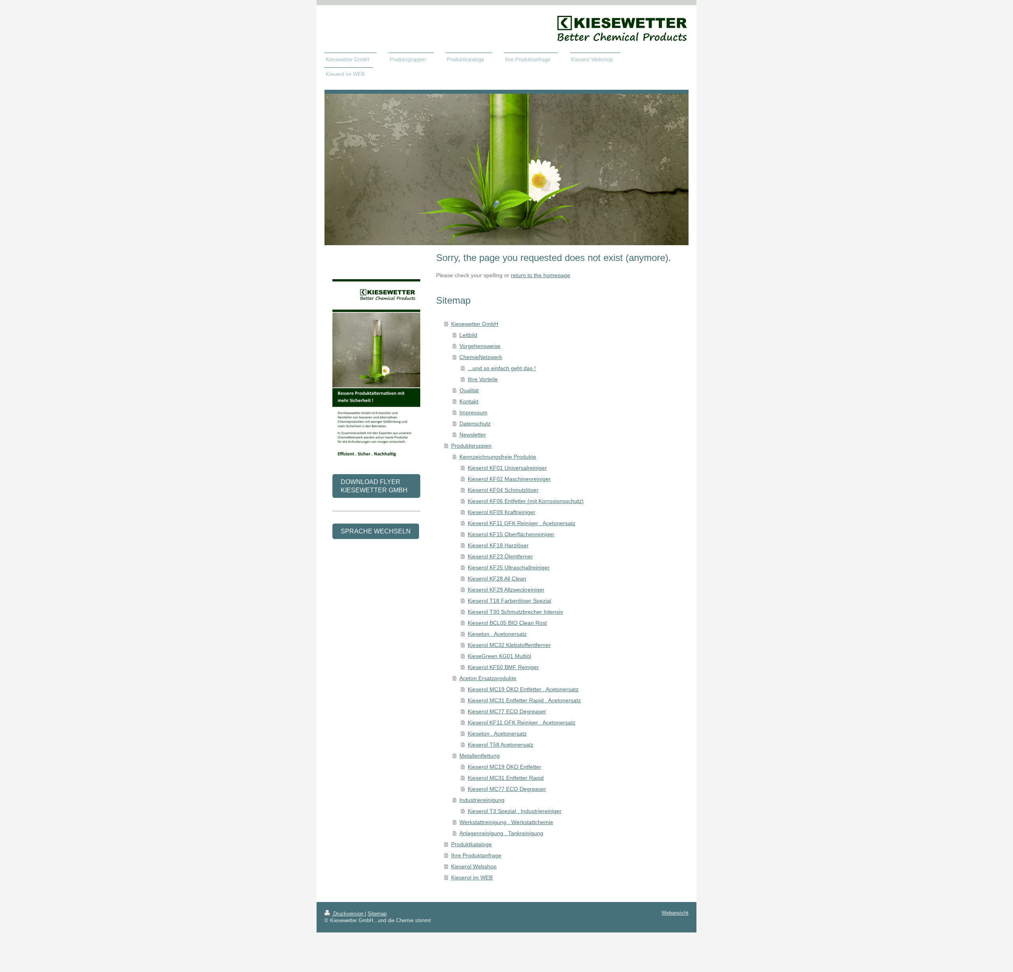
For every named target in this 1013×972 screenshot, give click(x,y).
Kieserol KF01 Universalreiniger (507, 468)
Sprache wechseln (376, 531)
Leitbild (468, 335)
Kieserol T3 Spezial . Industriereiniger (515, 811)
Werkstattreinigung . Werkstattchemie (506, 822)
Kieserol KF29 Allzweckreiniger (506, 589)
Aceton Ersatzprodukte (487, 678)
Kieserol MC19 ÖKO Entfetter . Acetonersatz (523, 689)
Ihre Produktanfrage (476, 855)
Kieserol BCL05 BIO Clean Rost (507, 623)
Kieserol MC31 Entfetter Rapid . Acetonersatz (524, 700)
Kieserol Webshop (474, 866)
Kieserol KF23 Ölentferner (500, 556)
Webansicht (675, 913)
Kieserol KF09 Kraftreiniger (501, 512)
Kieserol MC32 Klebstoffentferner (509, 645)
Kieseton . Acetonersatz (497, 634)
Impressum (473, 412)
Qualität (469, 390)
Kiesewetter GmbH (474, 324)
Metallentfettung (479, 756)
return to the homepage (540, 275)
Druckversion (348, 914)
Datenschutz (475, 423)
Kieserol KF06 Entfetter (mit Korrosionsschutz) (526, 501)
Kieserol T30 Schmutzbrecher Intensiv (515, 612)
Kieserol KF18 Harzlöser (498, 545)
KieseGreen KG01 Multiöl (499, 656)
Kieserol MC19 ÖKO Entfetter (504, 767)
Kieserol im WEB (472, 877)
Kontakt (468, 401)
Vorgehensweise (480, 346)
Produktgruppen (471, 446)
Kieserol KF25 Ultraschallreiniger (509, 567)
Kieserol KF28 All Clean (497, 578)
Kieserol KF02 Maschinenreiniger (509, 479)
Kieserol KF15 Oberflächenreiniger (511, 534)
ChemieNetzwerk (480, 357)
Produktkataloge (471, 844)
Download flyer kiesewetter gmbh (374, 486)
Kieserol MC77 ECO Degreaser (507, 711)
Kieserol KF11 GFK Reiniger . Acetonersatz (521, 523)
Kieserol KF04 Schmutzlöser (503, 490)
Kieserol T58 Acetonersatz (500, 744)
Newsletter (472, 434)
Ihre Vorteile (483, 379)
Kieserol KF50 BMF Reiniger (503, 667)
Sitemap (377, 914)
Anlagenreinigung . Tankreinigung (501, 833)
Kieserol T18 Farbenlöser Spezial (509, 601)
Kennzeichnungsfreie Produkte (497, 457)
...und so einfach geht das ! (502, 368)
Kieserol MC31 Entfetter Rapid (506, 778)
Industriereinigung (482, 800)
